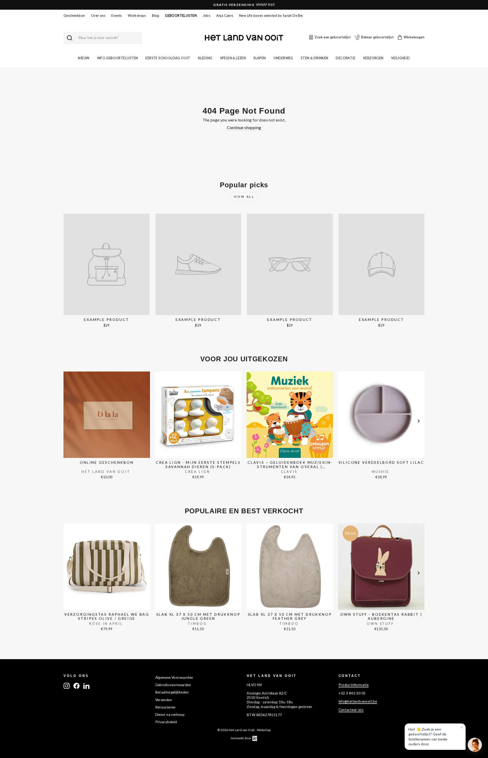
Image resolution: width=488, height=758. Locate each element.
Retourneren (165, 707)
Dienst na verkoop (170, 715)
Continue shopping (244, 127)
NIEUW (83, 58)
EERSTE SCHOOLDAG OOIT (167, 58)
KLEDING (205, 58)
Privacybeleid (166, 722)
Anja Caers (224, 15)
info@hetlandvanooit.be (358, 701)
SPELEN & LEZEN (233, 58)
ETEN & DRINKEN (314, 58)
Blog (155, 15)
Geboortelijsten (181, 15)
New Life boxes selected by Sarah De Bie (271, 15)
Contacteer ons (351, 710)
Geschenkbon (74, 15)
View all (244, 196)
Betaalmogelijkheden (172, 692)
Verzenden (163, 700)
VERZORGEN (373, 58)
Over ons (98, 15)
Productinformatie (354, 685)
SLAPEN (259, 58)
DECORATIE (345, 58)
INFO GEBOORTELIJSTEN (117, 58)
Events (116, 15)
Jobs (206, 15)
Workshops (137, 15)
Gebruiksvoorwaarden (173, 685)
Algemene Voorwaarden (174, 677)
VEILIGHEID (400, 58)
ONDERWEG (283, 58)
